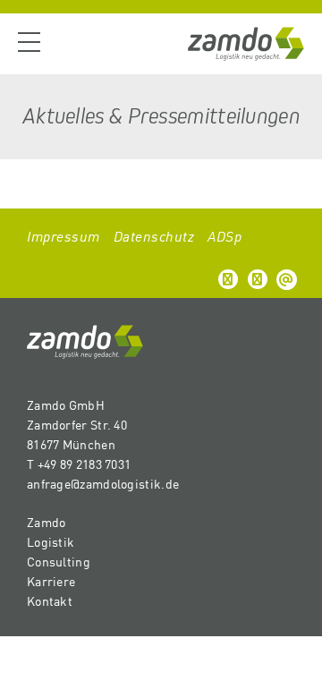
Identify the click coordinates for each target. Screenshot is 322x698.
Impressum (63, 236)
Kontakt (49, 600)
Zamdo (46, 522)
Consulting (58, 561)
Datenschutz (154, 236)
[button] (228, 279)
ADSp (225, 236)
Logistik (50, 541)
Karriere (51, 581)
